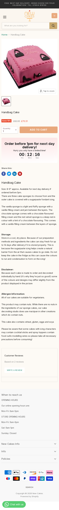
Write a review (14, 370)
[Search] (53, 25)
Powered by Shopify (29, 496)
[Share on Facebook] (3, 174)
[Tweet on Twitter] (9, 174)
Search (29, 487)
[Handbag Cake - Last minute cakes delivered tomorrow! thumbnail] (6, 101)
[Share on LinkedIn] (14, 174)
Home (4, 34)
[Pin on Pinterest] (20, 174)
